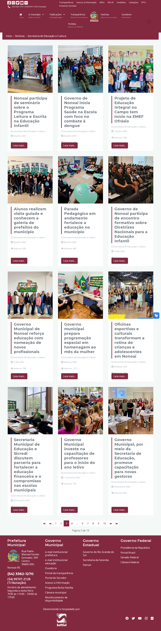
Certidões (121, 2)
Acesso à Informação (86, 2)
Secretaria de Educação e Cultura (29, 131)
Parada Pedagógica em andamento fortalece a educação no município (80, 220)
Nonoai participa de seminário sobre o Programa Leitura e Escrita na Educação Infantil (30, 112)
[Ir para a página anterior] (50, 523)
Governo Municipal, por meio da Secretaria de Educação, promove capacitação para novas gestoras (128, 458)
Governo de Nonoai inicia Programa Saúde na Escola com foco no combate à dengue (80, 112)
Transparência (66, 2)
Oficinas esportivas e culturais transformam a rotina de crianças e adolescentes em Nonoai (129, 340)
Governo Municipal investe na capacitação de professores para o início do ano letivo (79, 453)
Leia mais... (19, 145)
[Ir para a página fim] (117, 523)
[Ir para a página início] (44, 523)
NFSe (102, 2)
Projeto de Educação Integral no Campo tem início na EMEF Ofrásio (129, 109)
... (77, 523)
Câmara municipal (55, 592)
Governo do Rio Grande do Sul (98, 553)
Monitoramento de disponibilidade (56, 599)
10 (104, 523)
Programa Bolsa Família (59, 587)
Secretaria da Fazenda (96, 560)
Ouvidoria (51, 568)
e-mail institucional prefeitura (56, 553)
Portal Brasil (128, 552)
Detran (87, 565)
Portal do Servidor (68, 5)
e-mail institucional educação (56, 561)
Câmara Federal (130, 562)
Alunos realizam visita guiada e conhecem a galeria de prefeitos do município (30, 220)
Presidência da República (135, 547)
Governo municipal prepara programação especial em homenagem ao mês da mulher (80, 338)
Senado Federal (130, 557)
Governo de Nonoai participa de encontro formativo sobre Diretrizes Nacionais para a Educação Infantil (131, 225)
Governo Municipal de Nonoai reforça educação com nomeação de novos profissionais (29, 338)
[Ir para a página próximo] (111, 523)
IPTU (144, 2)
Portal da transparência (59, 573)
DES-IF (111, 2)
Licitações (133, 2)
